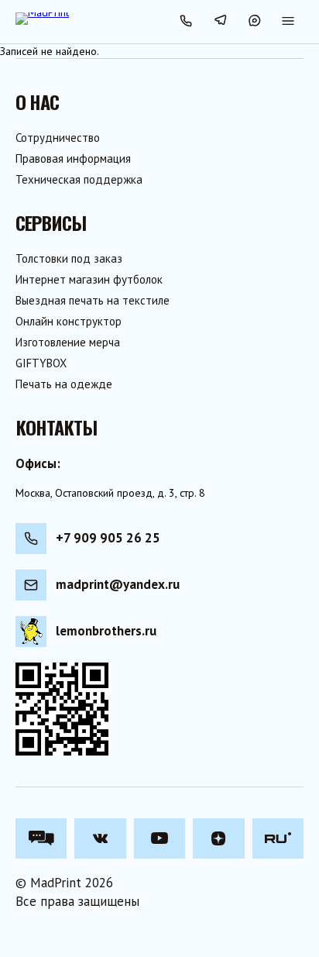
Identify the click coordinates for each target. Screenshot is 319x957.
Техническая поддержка (78, 179)
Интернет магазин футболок (89, 279)
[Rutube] (278, 838)
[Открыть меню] (288, 21)
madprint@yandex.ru (118, 584)
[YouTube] (159, 838)
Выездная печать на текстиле (92, 300)
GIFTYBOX (41, 363)
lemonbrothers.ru (106, 630)
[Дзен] (218, 838)
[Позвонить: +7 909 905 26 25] (185, 21)
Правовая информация (73, 158)
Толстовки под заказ (68, 258)
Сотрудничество (57, 137)
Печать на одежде (63, 384)
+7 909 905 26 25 (108, 537)
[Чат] (41, 838)
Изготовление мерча (67, 342)
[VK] (99, 838)
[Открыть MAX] (253, 21)
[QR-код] (61, 709)
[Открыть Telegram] (219, 21)
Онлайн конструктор (68, 321)
